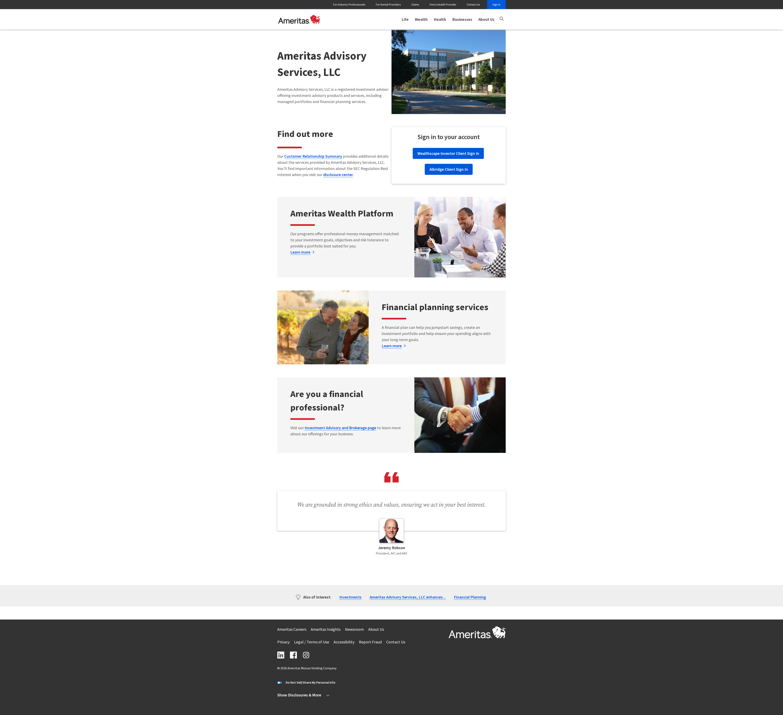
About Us (486, 19)
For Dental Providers (388, 4)
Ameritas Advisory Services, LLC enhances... (408, 597)
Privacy (283, 642)
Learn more (300, 252)
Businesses (462, 19)
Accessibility (344, 642)
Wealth (421, 19)
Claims (415, 4)
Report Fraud (370, 642)
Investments (350, 597)
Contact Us (473, 4)
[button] (502, 19)
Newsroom (354, 630)
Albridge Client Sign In (448, 169)
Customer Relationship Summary (313, 156)
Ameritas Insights (326, 630)
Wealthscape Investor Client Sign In (446, 153)
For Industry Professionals (349, 4)
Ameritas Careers (291, 630)
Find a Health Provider (443, 4)
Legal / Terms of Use (311, 642)
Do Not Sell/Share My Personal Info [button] (310, 682)
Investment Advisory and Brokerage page (340, 427)
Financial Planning (470, 597)
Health (440, 19)
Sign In (496, 4)
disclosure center (338, 174)
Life (405, 19)
